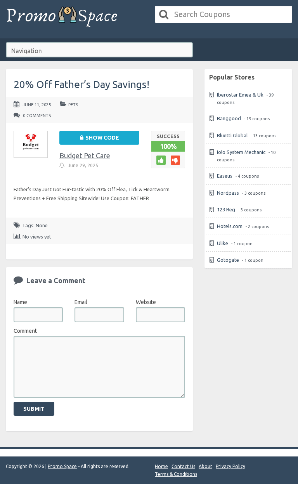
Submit (34, 409)
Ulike (222, 243)
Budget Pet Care (84, 155)
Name (20, 302)
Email (80, 302)
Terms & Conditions (176, 474)
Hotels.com (230, 226)
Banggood (229, 118)
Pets (73, 104)
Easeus (224, 175)
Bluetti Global (232, 135)
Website (146, 302)
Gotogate (228, 260)
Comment (25, 331)
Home (161, 466)
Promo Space (62, 466)
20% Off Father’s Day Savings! (81, 84)
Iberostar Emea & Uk (240, 94)
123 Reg (226, 209)
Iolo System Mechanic (241, 152)
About (205, 466)
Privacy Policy (230, 466)
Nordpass (228, 192)
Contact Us (183, 466)
